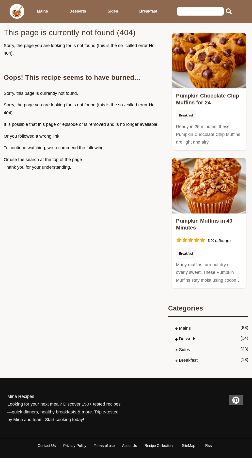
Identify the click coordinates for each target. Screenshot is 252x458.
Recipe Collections (159, 445)
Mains (42, 11)
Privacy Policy (74, 445)
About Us (129, 445)
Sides (113, 11)
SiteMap (188, 445)
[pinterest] (236, 400)
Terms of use (104, 445)
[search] (229, 11)
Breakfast (148, 11)
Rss (208, 445)
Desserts (77, 11)
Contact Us (47, 445)
